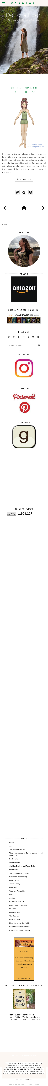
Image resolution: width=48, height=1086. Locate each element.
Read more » (24, 179)
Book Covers (14, 880)
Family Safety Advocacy (18, 905)
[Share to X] (17, 192)
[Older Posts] (42, 208)
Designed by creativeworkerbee (24, 1084)
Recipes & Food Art (16, 902)
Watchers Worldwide (17, 891)
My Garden (13, 909)
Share (4, 225)
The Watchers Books (17, 849)
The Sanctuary (14, 916)
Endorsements (14, 912)
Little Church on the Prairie (19, 923)
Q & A (11, 894)
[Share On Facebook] (24, 192)
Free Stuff (13, 887)
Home (11, 842)
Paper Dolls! (23, 92)
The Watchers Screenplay (19, 873)
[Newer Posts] (5, 208)
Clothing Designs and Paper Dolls (22, 866)
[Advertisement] (24, 480)
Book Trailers (14, 859)
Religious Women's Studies (19, 927)
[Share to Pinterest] (30, 192)
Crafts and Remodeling (18, 877)
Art (10, 846)
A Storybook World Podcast (19, 930)
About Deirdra (14, 862)
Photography (14, 870)
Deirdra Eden (24, 15)
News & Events (15, 919)
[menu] (3, 3)
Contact (12, 898)
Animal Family (14, 884)
